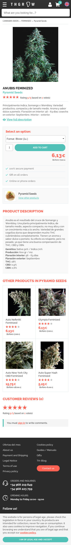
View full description (19, 119)
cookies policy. (28, 532)
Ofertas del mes (11, 444)
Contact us (48, 468)
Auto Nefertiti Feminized (13, 321)
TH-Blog (41, 460)
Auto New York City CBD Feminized (16, 374)
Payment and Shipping (15, 455)
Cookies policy (45, 444)
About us (8, 450)
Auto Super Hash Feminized (47, 374)
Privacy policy (10, 471)
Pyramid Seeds (40, 21)
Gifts (39, 455)
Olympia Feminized (49, 319)
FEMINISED (26, 21)
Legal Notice (10, 460)
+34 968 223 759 (21, 489)
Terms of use (10, 466)
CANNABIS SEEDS (11, 21)
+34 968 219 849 (21, 484)
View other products (28, 198)
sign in (21, 423)
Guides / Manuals (46, 450)
